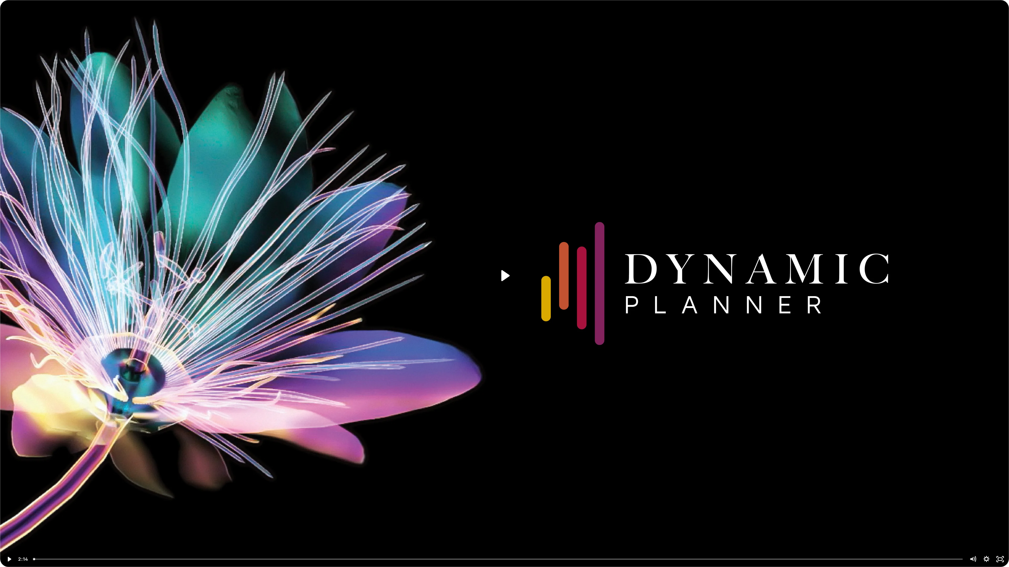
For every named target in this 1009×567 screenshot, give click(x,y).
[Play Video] (9, 559)
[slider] (498, 559)
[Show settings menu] (986, 559)
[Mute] (973, 559)
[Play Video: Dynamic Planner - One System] (504, 275)
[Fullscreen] (1000, 559)
